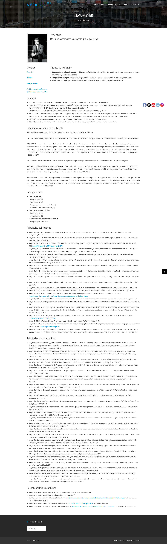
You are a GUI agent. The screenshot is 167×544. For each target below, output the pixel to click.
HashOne (127, 540)
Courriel (30, 72)
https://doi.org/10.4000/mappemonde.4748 (47, 246)
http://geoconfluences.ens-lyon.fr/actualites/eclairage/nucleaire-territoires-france (58, 296)
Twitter (29, 78)
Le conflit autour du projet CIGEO (81, 503)
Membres (111, 4)
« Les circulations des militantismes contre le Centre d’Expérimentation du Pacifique (94, 498)
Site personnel (32, 83)
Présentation (98, 4)
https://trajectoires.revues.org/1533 (42, 318)
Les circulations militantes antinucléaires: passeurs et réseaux (91, 506)
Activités (122, 4)
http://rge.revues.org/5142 (50, 327)
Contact (134, 4)
